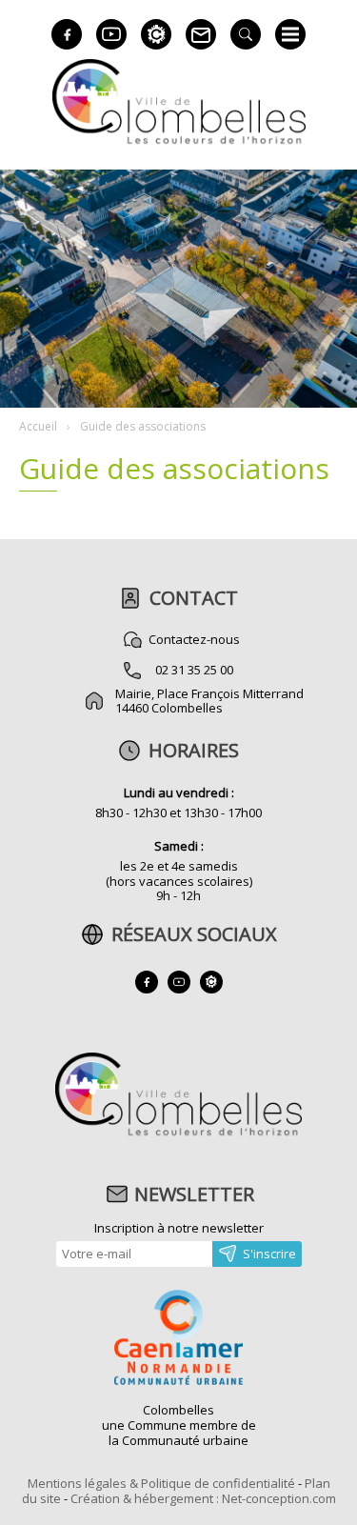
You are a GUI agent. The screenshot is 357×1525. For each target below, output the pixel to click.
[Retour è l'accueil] (179, 141)
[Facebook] (66, 34)
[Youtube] (111, 34)
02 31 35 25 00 (194, 669)
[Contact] (201, 34)
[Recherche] (245, 34)
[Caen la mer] (179, 1339)
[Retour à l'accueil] (178, 1133)
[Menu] (290, 34)
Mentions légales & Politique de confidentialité (161, 1483)
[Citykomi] (156, 34)
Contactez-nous (194, 639)
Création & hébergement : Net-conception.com (203, 1498)
